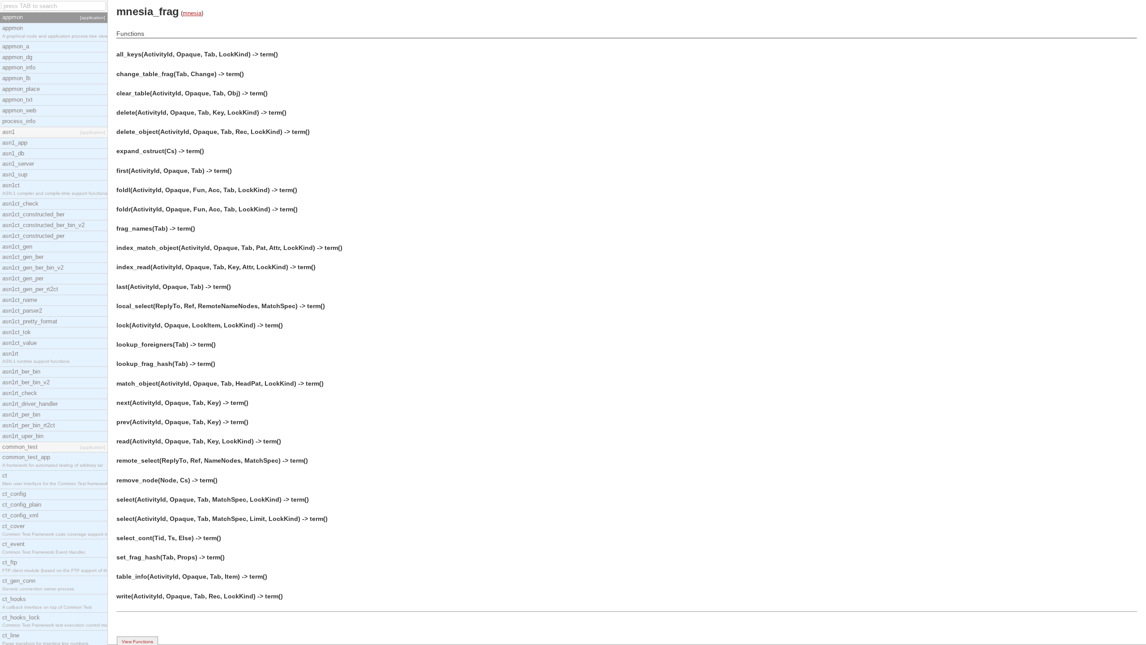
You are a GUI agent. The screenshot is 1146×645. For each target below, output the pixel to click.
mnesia (192, 13)
